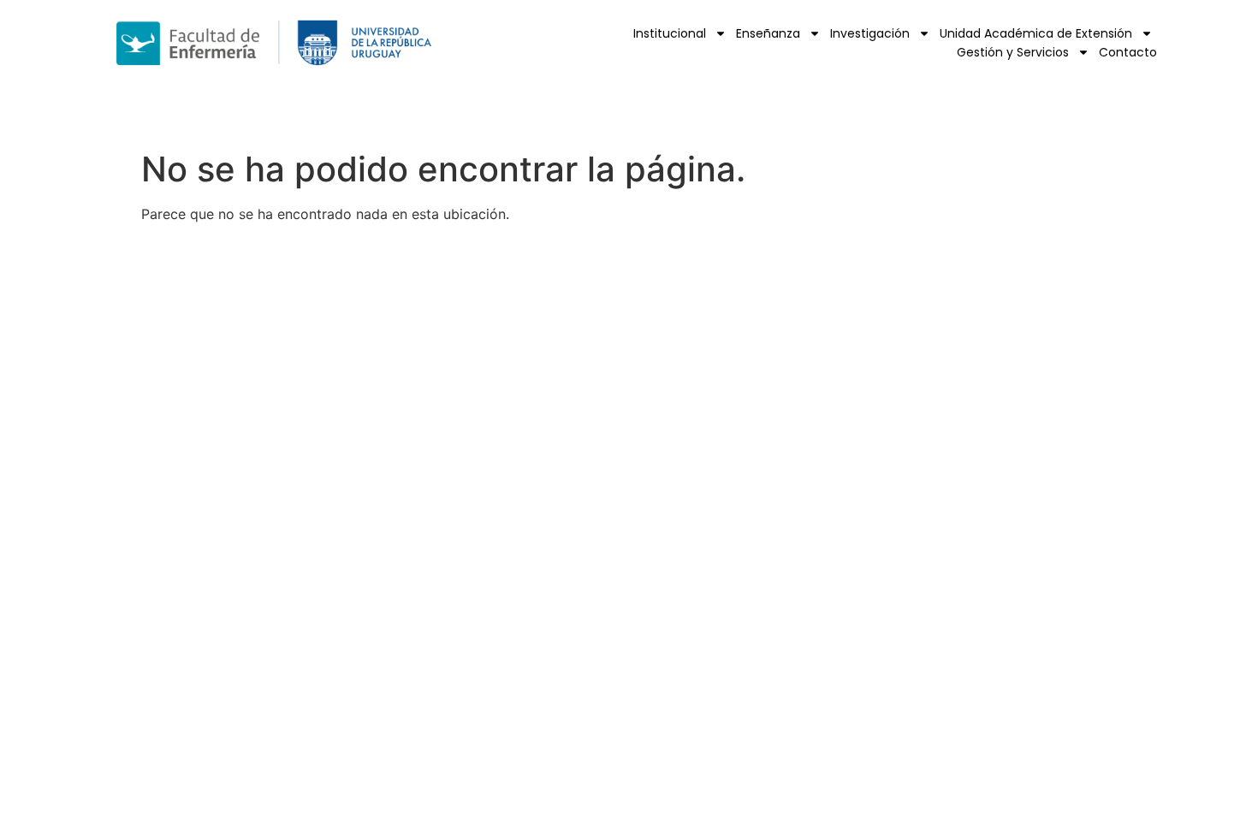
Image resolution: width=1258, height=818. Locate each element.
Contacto (1128, 52)
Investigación (870, 33)
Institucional (669, 33)
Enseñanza (768, 33)
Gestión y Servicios (1013, 52)
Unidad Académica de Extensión (1036, 33)
